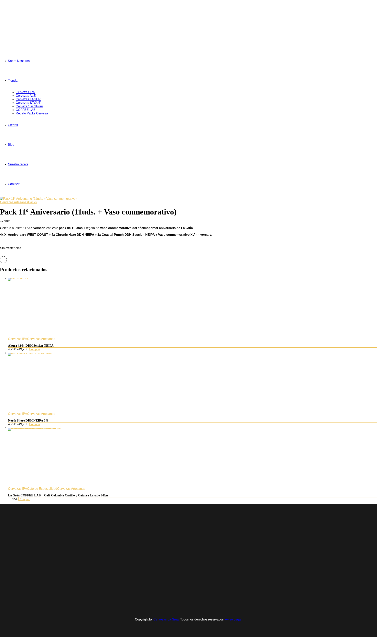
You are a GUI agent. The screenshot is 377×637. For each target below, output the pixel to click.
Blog (11, 144)
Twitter (273, 550)
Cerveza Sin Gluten (29, 106)
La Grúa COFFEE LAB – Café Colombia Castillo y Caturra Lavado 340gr (58, 495)
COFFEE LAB (26, 109)
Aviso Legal (233, 619)
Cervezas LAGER (28, 99)
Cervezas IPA (25, 92)
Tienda (12, 80)
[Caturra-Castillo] (192, 457)
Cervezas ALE (26, 95)
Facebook (276, 546)
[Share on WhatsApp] (3, 259)
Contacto (14, 184)
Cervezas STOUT (28, 102)
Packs (32, 202)
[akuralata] (192, 307)
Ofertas (13, 125)
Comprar (34, 349)
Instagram (275, 553)
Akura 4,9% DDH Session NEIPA (31, 345)
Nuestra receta (18, 164)
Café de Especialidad (42, 488)
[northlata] (192, 382)
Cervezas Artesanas (14, 202)
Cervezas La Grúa (166, 619)
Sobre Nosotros (19, 61)
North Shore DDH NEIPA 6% (28, 420)
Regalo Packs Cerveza (32, 113)
